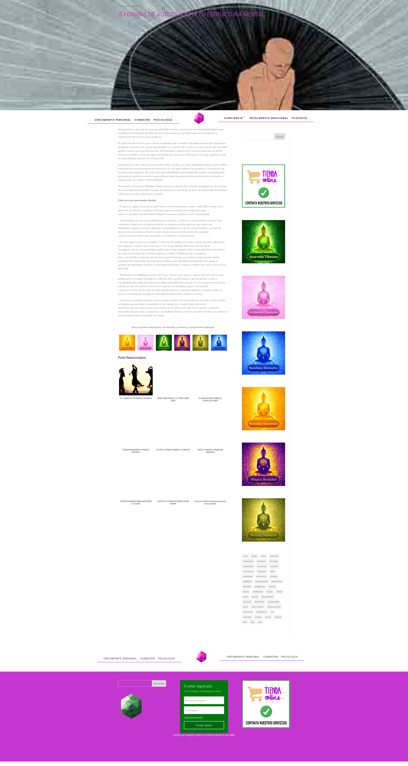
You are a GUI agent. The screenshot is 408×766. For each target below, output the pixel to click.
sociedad (247, 617)
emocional (247, 576)
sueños (258, 617)
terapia (278, 617)
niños (245, 596)
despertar (262, 571)
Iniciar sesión (204, 725)
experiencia (277, 581)
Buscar (279, 136)
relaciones (247, 612)
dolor (272, 571)
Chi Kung (273, 561)
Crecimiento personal (113, 120)
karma (246, 591)
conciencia (261, 566)
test (245, 622)
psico (245, 606)
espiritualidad (261, 581)
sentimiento (261, 612)
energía (273, 576)
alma (245, 556)
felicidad (247, 586)
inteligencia (260, 586)
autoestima (248, 561)
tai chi (268, 617)
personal (247, 601)
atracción (274, 556)
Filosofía (299, 118)
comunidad (248, 566)
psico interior (257, 606)
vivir (260, 622)
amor (263, 556)
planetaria (259, 601)
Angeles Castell (194, 734)
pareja (255, 596)
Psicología (163, 120)
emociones (261, 576)
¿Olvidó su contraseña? (193, 717)
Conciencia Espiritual (130, 5)
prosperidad (273, 601)
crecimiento (248, 571)
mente (270, 591)
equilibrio (247, 581)
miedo (279, 591)
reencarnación (273, 606)
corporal (274, 566)
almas (254, 556)
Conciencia (233, 118)
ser (272, 612)
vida (252, 622)
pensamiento (267, 596)
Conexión (142, 120)
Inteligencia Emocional (269, 118)
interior (272, 586)
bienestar (261, 561)
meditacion (258, 591)
